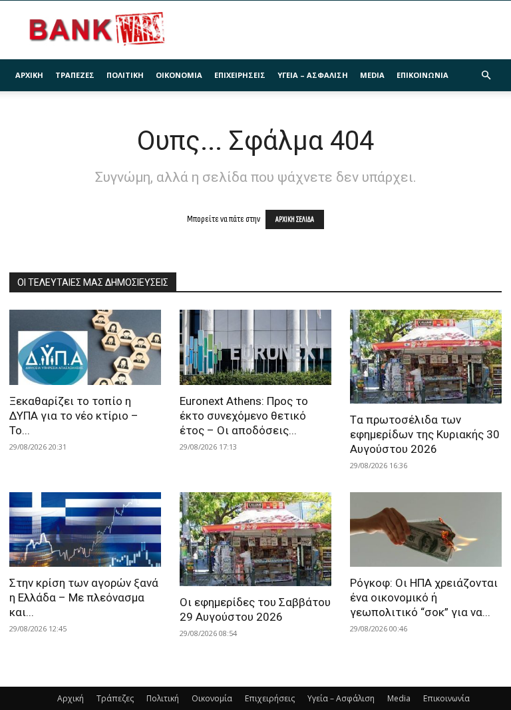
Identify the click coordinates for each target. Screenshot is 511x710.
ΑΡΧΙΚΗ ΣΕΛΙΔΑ (294, 219)
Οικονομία (179, 75)
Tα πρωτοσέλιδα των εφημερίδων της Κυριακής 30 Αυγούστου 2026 (425, 434)
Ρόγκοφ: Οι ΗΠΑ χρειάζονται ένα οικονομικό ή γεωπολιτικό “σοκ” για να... (424, 597)
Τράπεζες (74, 75)
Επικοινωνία (422, 75)
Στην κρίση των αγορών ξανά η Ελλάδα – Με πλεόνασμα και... (83, 597)
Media (372, 75)
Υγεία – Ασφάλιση (312, 75)
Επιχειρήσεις (239, 75)
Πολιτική (125, 75)
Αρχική (29, 75)
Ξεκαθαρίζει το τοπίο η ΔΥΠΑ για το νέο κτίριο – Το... (73, 415)
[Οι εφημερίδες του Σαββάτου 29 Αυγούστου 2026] (255, 539)
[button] (486, 75)
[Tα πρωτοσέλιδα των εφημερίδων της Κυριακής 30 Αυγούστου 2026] (426, 357)
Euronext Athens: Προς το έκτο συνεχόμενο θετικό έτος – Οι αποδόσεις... (244, 415)
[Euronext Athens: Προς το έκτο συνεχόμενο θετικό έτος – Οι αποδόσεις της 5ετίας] (255, 347)
